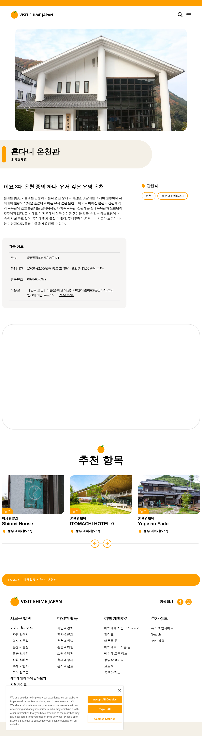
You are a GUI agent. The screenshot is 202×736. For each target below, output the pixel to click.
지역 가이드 (18, 684)
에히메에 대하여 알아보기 (28, 678)
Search (156, 634)
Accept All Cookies (105, 699)
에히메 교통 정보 (115, 653)
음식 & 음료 (21, 672)
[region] (64, 708)
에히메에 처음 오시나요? (121, 628)
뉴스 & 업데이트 (162, 628)
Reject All (105, 709)
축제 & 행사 (21, 666)
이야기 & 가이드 (21, 627)
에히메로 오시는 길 (117, 647)
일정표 (108, 634)
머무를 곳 (110, 640)
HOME (12, 579)
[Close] (119, 690)
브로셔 (108, 666)
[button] (95, 544)
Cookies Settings (104, 718)
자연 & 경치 (21, 634)
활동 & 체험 (21, 653)
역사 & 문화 (21, 640)
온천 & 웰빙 (21, 647)
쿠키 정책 (157, 640)
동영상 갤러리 (113, 660)
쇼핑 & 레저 (21, 659)
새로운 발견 (20, 618)
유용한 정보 (112, 672)
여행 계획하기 (116, 618)
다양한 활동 (28, 579)
